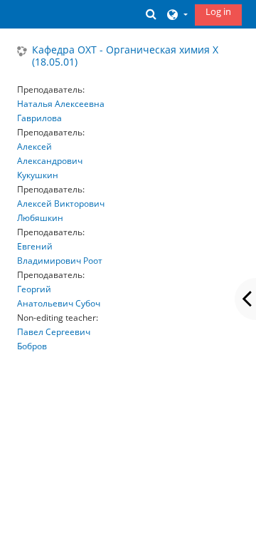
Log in (218, 11)
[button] (151, 14)
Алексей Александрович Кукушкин (49, 160)
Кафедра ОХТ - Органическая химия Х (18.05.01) (125, 56)
